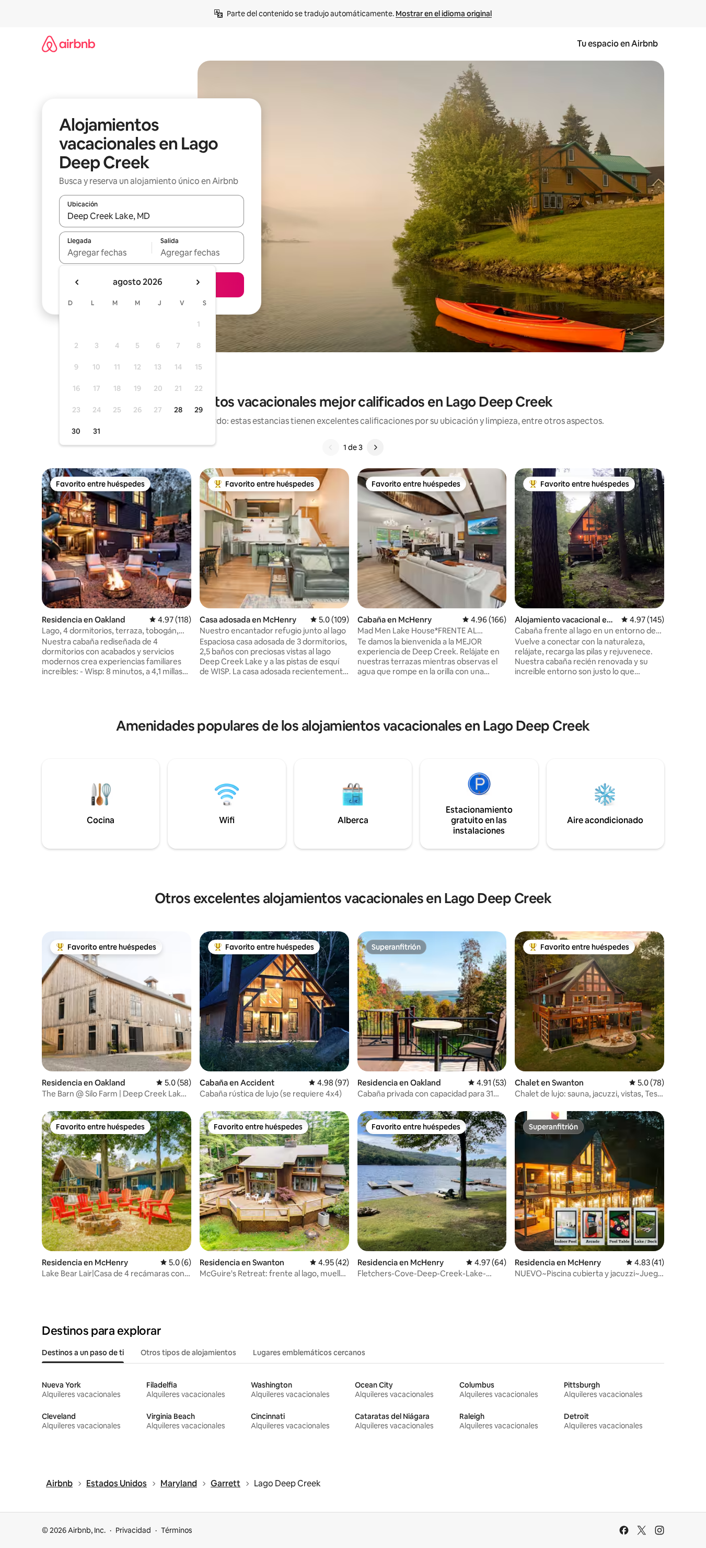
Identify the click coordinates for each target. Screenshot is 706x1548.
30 (76, 431)
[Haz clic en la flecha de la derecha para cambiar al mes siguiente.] (197, 282)
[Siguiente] (375, 447)
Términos (176, 1530)
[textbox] (105, 252)
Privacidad (133, 1530)
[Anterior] (330, 447)
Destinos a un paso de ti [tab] (83, 1352)
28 (178, 409)
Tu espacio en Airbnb (617, 43)
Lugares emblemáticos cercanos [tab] (309, 1352)
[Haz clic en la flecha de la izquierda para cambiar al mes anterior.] (77, 282)
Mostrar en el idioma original (444, 13)
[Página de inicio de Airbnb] (68, 43)
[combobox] (151, 216)
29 (198, 409)
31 (96, 431)
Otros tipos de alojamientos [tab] (188, 1352)
